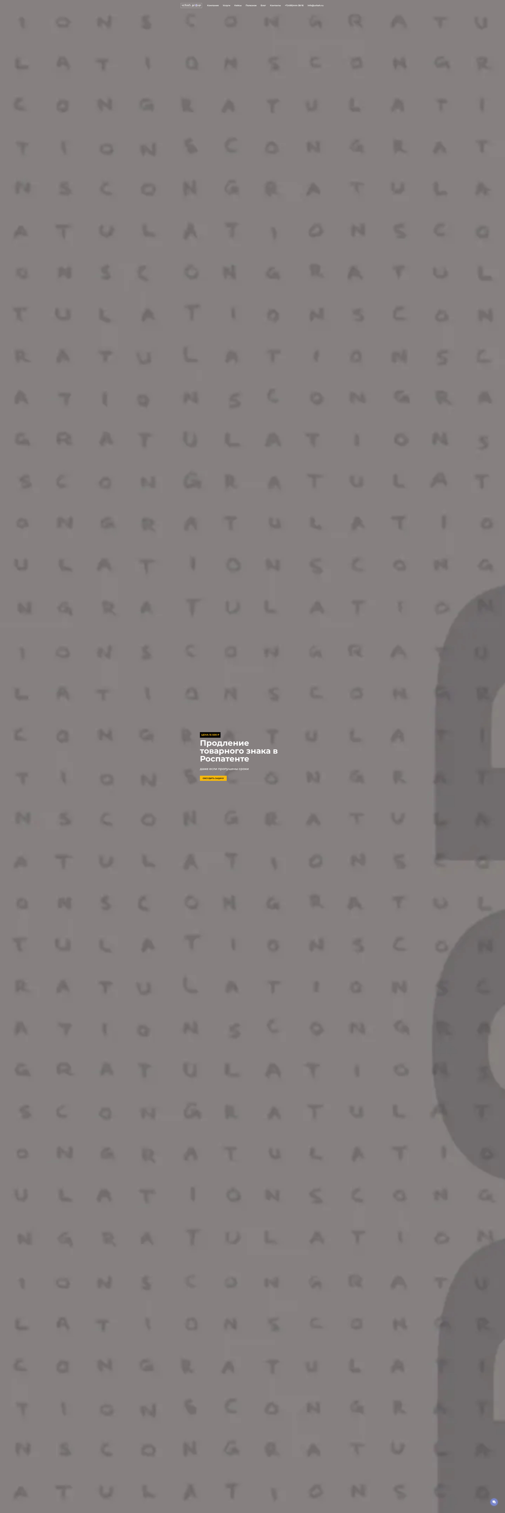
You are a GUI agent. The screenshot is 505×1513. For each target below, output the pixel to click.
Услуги (226, 5)
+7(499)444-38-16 (294, 5)
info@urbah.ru (316, 5)
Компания (213, 5)
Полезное (251, 5)
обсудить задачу (213, 778)
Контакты (275, 5)
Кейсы (238, 5)
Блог (263, 5)
